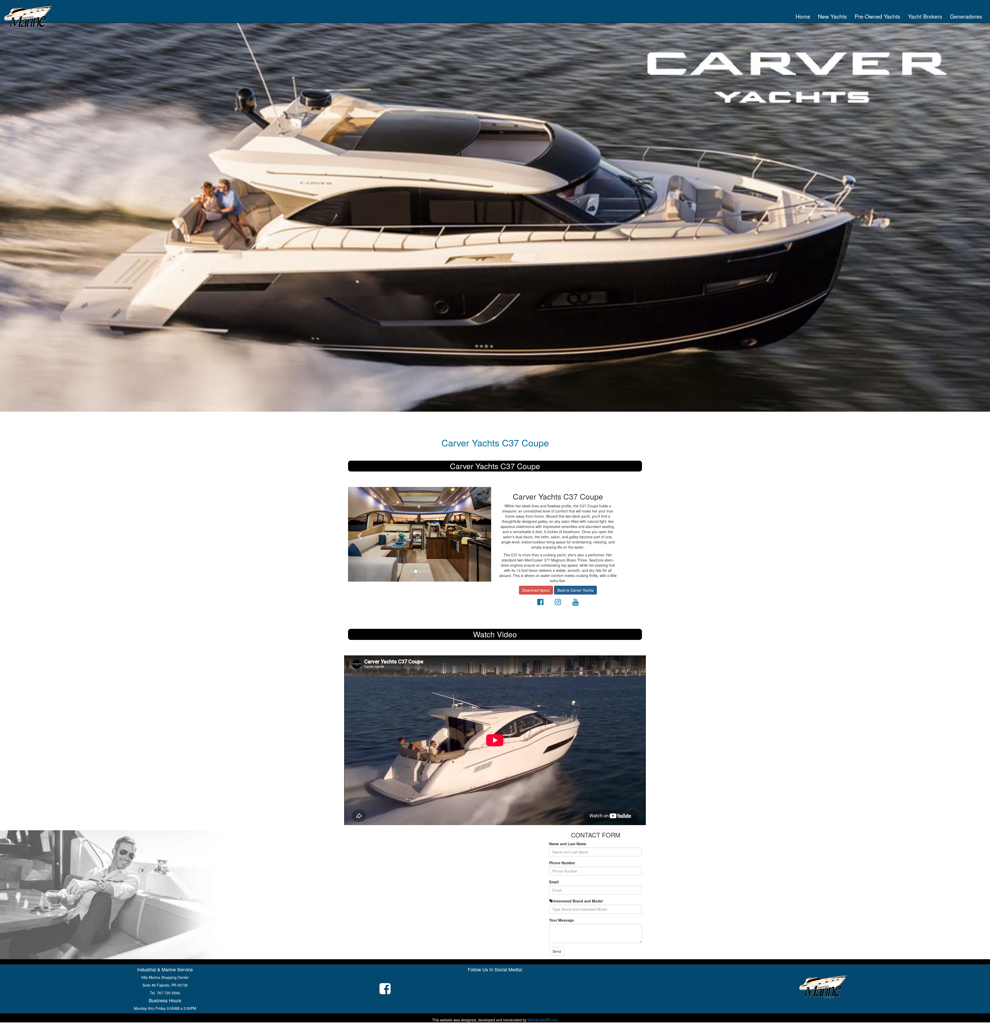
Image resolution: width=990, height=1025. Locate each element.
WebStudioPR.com (542, 1019)
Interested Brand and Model (578, 901)
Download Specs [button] (536, 590)
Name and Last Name (567, 843)
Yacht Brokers (925, 16)
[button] (358, 534)
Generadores (966, 16)
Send (556, 951)
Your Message (561, 920)
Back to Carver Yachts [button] (575, 590)
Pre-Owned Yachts (877, 16)
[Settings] (540, 603)
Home (805, 16)
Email (554, 881)
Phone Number (562, 862)
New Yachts (832, 16)
